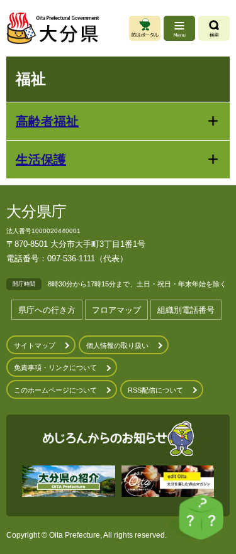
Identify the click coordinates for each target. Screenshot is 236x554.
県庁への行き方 (47, 310)
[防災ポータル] (144, 28)
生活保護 (41, 159)
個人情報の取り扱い (117, 345)
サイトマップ (34, 345)
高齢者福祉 (47, 121)
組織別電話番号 (186, 310)
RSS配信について (155, 390)
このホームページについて (55, 390)
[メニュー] (179, 28)
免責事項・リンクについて (55, 367)
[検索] (214, 28)
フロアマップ (116, 310)
